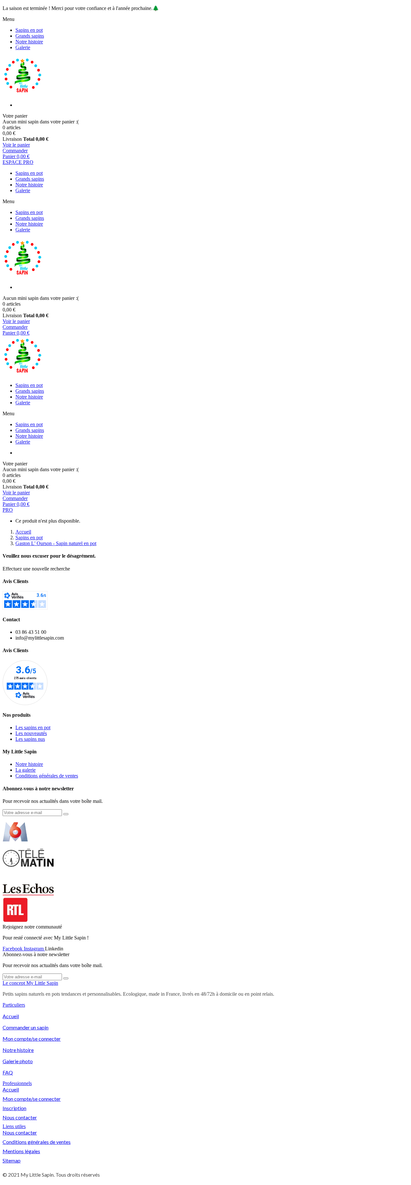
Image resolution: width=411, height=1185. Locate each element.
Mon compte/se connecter (32, 1039)
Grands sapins (29, 36)
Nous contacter (20, 1117)
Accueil (11, 1016)
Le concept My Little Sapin (30, 983)
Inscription (14, 1108)
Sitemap (12, 1160)
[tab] (205, 983)
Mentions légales (21, 1151)
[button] (18, 162)
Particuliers (14, 1005)
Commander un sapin (25, 1027)
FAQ (8, 1072)
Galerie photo (18, 1061)
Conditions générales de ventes (37, 1142)
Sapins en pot (29, 30)
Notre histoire (29, 41)
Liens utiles (14, 1126)
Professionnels (17, 1083)
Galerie (22, 47)
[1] (65, 814)
